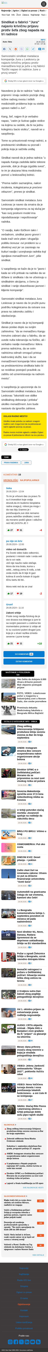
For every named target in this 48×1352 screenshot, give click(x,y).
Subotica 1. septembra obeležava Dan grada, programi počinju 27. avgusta (24, 1147)
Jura (26, 463)
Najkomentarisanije (15, 1196)
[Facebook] (4, 49)
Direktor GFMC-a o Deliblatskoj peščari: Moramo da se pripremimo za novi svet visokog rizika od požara (31, 775)
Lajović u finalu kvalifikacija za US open (25, 1183)
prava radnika (11, 463)
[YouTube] (32, 1342)
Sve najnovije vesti (33, 1188)
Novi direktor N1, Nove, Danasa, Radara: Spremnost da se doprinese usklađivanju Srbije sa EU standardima (31, 937)
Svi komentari (23, 654)
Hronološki (10, 480)
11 (31, 864)
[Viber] (21, 49)
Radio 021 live (24, 1280)
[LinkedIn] (27, 1342)
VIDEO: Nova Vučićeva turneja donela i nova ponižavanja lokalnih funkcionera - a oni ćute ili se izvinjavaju (32, 1090)
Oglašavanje (24, 1304)
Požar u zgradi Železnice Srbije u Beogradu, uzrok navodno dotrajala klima (31, 956)
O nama (24, 1298)
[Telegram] (33, 49)
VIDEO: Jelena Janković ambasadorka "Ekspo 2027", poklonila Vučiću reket (30, 1070)
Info (13, 15)
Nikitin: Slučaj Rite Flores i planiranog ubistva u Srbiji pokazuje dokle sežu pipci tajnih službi (31, 1110)
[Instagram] (10, 1342)
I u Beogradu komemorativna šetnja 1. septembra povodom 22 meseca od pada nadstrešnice (31, 916)
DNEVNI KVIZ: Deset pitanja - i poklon (28, 858)
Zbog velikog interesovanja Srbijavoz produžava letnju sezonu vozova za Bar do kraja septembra (31, 732)
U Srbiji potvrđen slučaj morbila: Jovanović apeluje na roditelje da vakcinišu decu (30, 814)
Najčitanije (35, 15)
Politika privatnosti (24, 1328)
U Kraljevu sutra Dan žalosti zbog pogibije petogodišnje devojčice (30, 994)
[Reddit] (16, 49)
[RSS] (38, 1342)
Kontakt (24, 1310)
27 (31, 1100)
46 (31, 1078)
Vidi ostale (38, 1255)
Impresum (24, 1316)
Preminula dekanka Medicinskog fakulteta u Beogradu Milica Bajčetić (30, 710)
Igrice (16, 10)
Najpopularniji (29, 480)
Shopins (24, 1286)
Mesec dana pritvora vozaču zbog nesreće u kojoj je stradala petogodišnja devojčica (30, 1051)
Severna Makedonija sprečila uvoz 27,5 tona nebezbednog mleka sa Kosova (30, 795)
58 (31, 1041)
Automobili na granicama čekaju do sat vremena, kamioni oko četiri (31, 894)
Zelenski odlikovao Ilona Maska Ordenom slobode (21, 1139)
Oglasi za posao (29, 10)
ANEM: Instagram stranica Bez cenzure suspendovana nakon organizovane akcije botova (29, 754)
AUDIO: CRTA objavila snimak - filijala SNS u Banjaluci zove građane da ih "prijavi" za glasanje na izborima (31, 1031)
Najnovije (6, 10)
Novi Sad (6, 15)
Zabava (25, 15)
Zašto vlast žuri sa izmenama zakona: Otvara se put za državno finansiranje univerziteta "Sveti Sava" (32, 876)
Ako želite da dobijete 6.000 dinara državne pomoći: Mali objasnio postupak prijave (31, 683)
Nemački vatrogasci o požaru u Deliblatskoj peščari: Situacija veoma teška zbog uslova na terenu (31, 975)
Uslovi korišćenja (24, 1322)
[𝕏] (10, 49)
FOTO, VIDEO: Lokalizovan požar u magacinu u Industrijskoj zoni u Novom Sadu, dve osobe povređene (31, 697)
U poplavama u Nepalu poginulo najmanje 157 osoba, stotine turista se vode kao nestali (24, 1165)
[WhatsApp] (27, 49)
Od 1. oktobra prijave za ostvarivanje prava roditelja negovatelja (30, 1012)
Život (18, 15)
